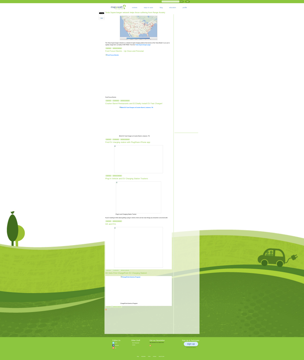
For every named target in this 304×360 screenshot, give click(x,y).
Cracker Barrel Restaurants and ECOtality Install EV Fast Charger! (134, 103)
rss (115, 348)
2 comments (116, 270)
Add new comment (117, 48)
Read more (109, 48)
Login (187, 1)
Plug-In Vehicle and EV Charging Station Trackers (126, 178)
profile (185, 7)
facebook (117, 345)
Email (102, 18)
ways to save (148, 7)
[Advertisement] (138, 323)
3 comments (116, 100)
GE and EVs (110, 224)
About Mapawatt (135, 342)
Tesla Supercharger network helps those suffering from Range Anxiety (135, 12)
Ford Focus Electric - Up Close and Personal (124, 51)
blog (161, 7)
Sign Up (191, 343)
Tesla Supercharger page (142, 44)
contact (133, 345)
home (149, 356)
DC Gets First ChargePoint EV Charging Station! (126, 273)
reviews (134, 7)
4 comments (116, 139)
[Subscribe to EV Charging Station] (106, 309)
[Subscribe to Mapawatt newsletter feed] (150, 345)
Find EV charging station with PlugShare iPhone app (127, 142)
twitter (116, 342)
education (172, 7)
